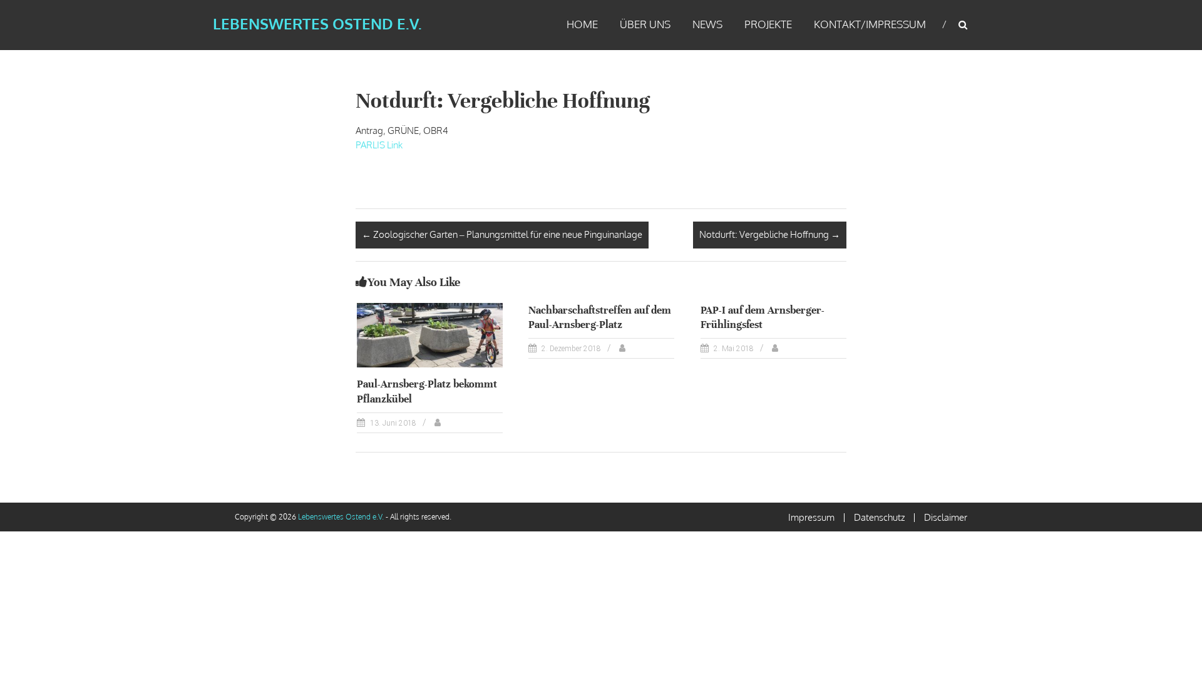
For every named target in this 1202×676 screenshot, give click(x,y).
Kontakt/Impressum (870, 24)
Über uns (645, 24)
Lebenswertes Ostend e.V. (317, 23)
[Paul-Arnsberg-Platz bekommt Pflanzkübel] (430, 335)
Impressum (811, 517)
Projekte (768, 24)
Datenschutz (879, 517)
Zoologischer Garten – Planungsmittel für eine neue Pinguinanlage (502, 234)
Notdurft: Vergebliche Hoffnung (769, 234)
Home (582, 24)
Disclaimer (945, 517)
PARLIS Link (379, 145)
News (707, 24)
